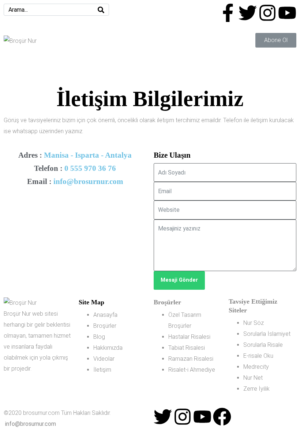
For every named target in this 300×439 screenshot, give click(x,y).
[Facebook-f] (228, 13)
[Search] (101, 9)
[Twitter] (248, 13)
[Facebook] (222, 417)
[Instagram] (267, 13)
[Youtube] (287, 13)
